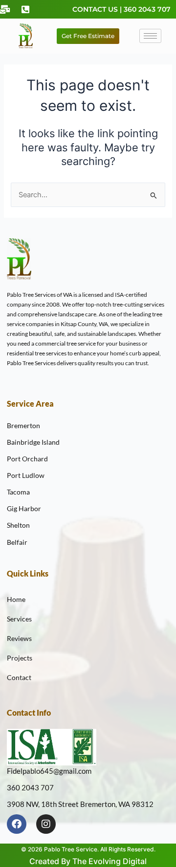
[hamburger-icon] (150, 36)
